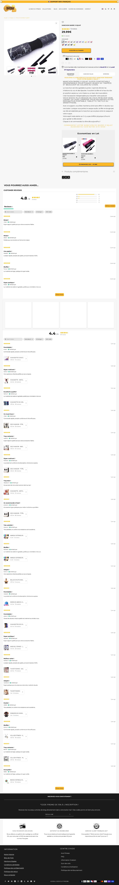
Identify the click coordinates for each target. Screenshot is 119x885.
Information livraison (68, 860)
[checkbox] (49, 211)
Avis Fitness (65, 853)
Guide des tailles (88, 74)
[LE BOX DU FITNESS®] (10, 9)
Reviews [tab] (8, 207)
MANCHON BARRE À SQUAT (87, 154)
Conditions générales (11, 865)
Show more (59, 294)
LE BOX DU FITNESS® (61, 881)
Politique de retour (11, 872)
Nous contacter (9, 875)
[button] (1, 1)
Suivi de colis (65, 863)
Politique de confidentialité (14, 868)
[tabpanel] (59, 254)
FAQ (62, 857)
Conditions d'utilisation (69, 867)
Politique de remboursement (71, 870)
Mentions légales (10, 861)
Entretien (106, 74)
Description (70, 74)
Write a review (110, 206)
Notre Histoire (9, 854)
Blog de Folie (9, 858)
